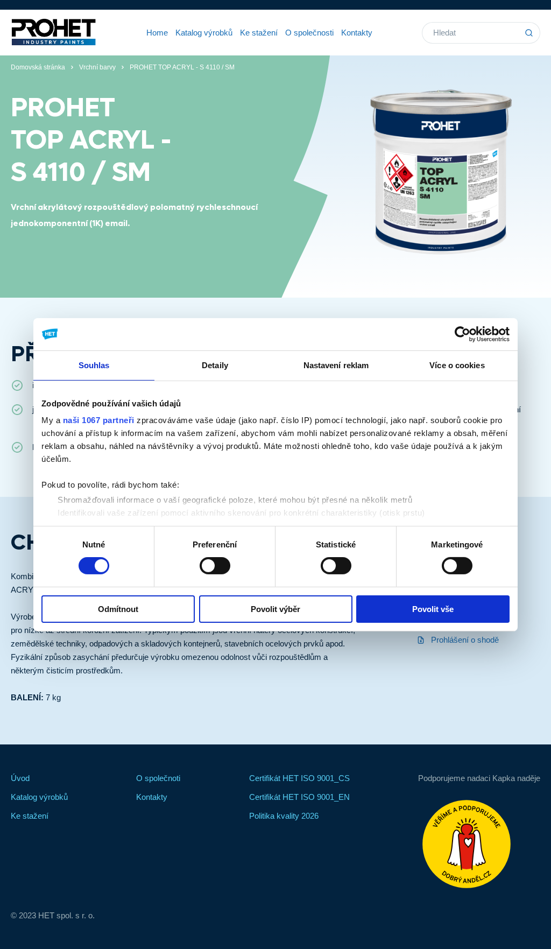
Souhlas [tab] (94, 364)
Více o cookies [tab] (456, 364)
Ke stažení (259, 32)
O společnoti (158, 778)
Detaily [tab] (215, 364)
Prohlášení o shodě (464, 639)
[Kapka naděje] (479, 844)
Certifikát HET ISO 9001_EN (299, 797)
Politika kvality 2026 (284, 815)
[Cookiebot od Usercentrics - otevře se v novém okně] (462, 334)
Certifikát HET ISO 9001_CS (299, 778)
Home (157, 32)
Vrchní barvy (97, 67)
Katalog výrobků (203, 32)
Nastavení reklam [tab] (336, 364)
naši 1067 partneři (99, 420)
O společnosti (309, 32)
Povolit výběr (275, 609)
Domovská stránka (38, 67)
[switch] (215, 565)
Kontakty (356, 32)
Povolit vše (433, 609)
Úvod (20, 778)
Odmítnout (118, 609)
